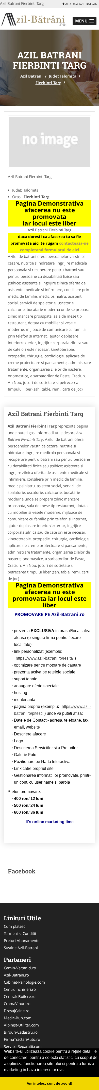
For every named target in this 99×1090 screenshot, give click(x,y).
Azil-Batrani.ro (16, 975)
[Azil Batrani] (33, 18)
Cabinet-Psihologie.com (24, 982)
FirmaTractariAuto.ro (22, 1039)
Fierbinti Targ (48, 82)
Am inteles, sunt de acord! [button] (49, 1083)
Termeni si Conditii (20, 933)
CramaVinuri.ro (17, 1003)
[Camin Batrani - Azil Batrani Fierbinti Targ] (49, 142)
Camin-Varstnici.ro (20, 968)
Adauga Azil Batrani (81, 4)
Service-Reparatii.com (23, 1046)
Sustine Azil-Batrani (21, 947)
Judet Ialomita (62, 76)
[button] (84, 21)
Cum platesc (14, 926)
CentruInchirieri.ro (20, 989)
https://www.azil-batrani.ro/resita (44, 658)
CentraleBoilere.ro (20, 996)
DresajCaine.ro (16, 1010)
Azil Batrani (31, 76)
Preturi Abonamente (21, 940)
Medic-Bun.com (17, 1018)
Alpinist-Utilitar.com (21, 1025)
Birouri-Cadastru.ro (21, 1032)
